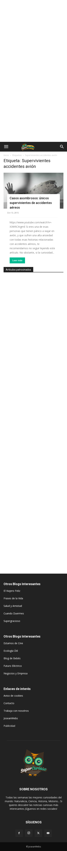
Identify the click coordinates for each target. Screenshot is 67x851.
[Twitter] (38, 833)
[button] (6, 147)
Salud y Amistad (13, 606)
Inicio (6, 155)
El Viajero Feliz (12, 590)
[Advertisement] (33, 35)
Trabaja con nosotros (16, 710)
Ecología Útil (11, 650)
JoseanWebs (11, 718)
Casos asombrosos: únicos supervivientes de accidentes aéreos (31, 202)
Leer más (17, 260)
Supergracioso (12, 621)
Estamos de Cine (13, 643)
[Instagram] (28, 833)
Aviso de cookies (13, 695)
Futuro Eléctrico (13, 666)
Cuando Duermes (14, 613)
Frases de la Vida (13, 598)
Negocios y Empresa (16, 673)
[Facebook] (19, 833)
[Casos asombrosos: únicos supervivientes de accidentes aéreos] (33, 191)
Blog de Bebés (12, 658)
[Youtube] (48, 833)
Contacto (9, 703)
